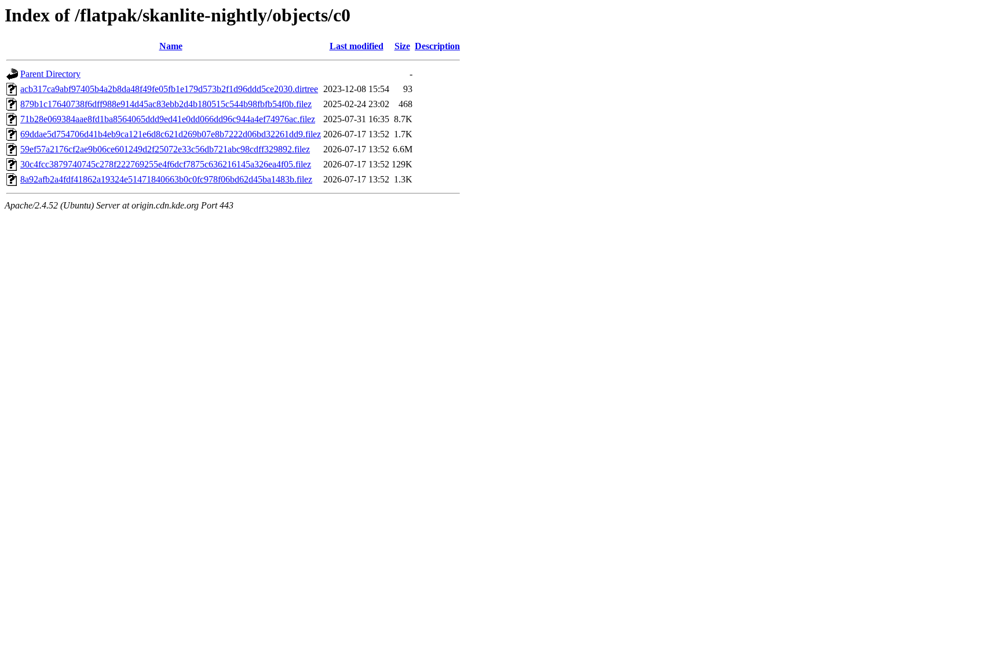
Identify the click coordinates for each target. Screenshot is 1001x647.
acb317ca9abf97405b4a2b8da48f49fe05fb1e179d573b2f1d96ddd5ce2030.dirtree (169, 89)
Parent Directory (50, 74)
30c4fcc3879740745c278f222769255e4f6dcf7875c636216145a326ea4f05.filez (165, 164)
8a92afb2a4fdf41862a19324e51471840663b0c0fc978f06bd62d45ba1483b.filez (166, 179)
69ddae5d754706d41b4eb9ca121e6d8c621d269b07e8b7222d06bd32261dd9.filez (170, 134)
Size (402, 46)
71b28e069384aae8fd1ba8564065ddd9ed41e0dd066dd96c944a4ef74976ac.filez (167, 119)
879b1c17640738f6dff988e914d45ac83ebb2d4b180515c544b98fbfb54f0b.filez (166, 104)
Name (170, 46)
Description (437, 46)
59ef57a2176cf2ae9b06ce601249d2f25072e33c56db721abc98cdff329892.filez (165, 149)
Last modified (356, 46)
